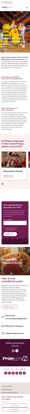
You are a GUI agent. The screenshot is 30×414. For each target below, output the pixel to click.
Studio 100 (23, 369)
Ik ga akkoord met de (11, 228)
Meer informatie (5, 401)
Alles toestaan (15, 405)
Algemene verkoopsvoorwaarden (10, 392)
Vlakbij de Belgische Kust (14, 333)
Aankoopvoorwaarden (7, 389)
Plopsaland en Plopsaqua (14, 326)
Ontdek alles (15, 345)
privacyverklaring (10, 229)
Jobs (12, 369)
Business (6, 369)
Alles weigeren (15, 409)
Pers (17, 369)
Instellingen (15, 411)
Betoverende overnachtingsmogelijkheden (16, 317)
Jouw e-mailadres (7, 219)
